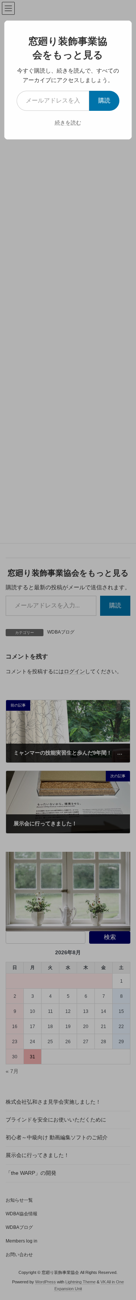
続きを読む (68, 123)
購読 (104, 100)
